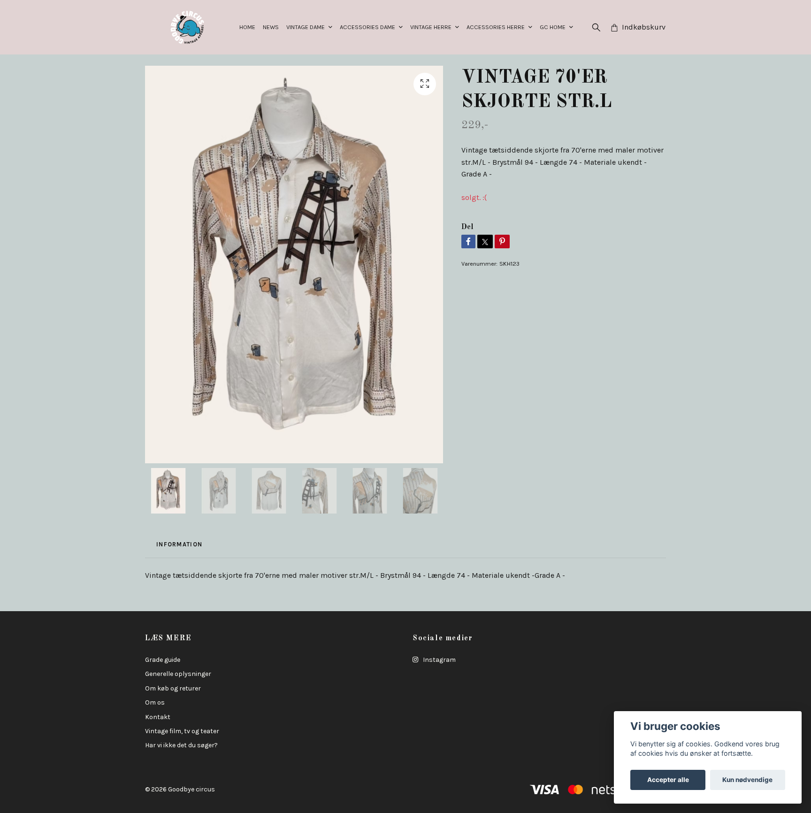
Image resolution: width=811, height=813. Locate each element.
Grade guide (162, 660)
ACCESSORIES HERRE (496, 27)
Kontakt (157, 717)
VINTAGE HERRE (430, 27)
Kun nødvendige (747, 779)
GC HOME (553, 27)
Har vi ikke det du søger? (181, 745)
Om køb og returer (173, 688)
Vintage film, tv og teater (182, 731)
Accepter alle (668, 779)
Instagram (438, 660)
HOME (247, 27)
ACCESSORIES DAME (367, 27)
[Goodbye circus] (187, 27)
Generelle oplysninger (178, 674)
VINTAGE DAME (305, 27)
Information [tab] (179, 544)
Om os (155, 702)
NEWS (271, 27)
